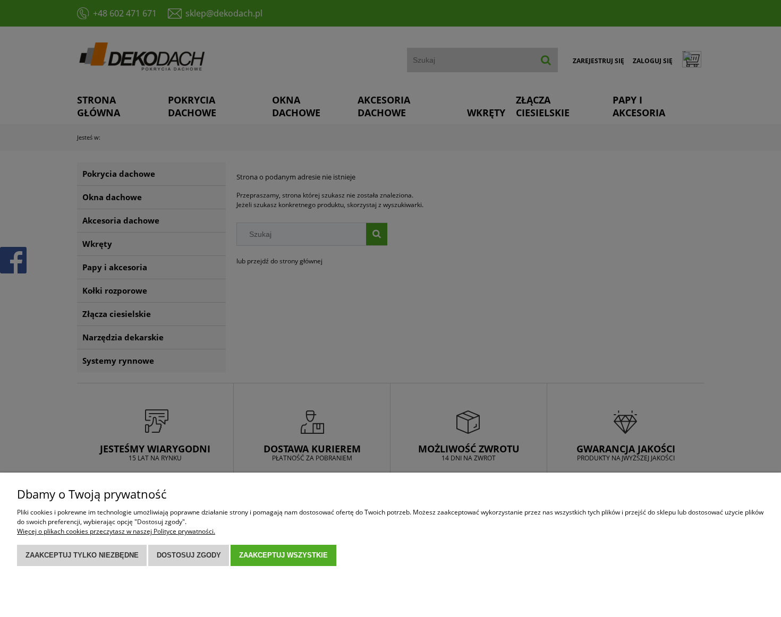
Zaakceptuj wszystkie (283, 555)
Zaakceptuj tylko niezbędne (82, 555)
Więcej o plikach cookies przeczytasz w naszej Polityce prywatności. (116, 531)
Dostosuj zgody (189, 555)
